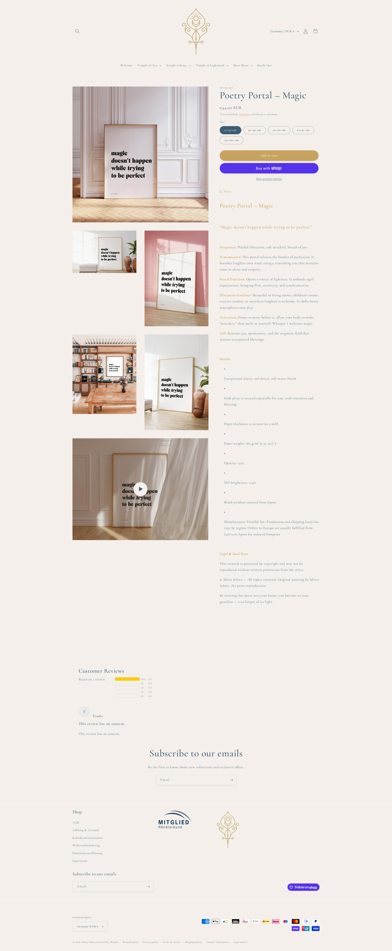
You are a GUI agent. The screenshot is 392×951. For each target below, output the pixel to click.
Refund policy (130, 942)
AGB (75, 822)
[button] (77, 31)
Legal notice (240, 942)
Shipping (244, 114)
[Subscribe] (231, 780)
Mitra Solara (89, 942)
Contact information (217, 942)
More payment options (269, 179)
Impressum (79, 860)
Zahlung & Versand (85, 830)
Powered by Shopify (107, 942)
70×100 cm (231, 140)
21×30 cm (230, 130)
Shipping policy (193, 942)
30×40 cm (254, 130)
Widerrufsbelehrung (86, 845)
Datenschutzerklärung (87, 853)
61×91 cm (303, 130)
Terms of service (171, 942)
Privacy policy (150, 942)
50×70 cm (279, 130)
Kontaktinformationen (87, 837)
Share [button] (227, 191)
